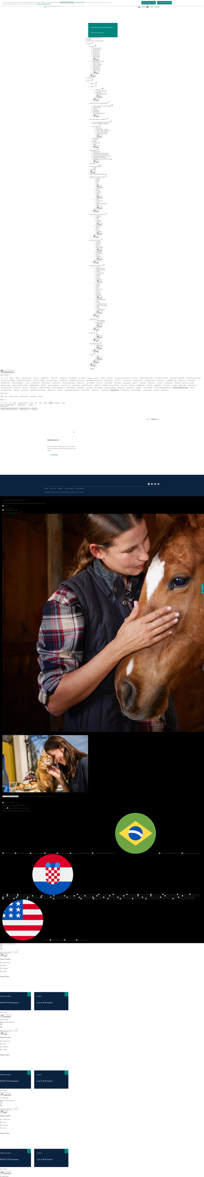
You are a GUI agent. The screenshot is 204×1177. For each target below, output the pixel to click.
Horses (45, 403)
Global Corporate (94, 166)
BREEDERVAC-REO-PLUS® (94, 380)
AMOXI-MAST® (26, 378)
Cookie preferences (80, 488)
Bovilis (4, 965)
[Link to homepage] (51, 481)
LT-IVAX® (160, 383)
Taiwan (98, 255)
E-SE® (27, 383)
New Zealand (99, 247)
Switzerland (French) (101, 304)
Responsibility (96, 151)
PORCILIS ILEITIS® (6, 387)
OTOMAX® (166, 385)
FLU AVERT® (90, 383)
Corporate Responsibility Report (101, 154)
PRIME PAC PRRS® (45, 387)
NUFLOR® (124, 385)
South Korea (99, 253)
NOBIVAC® (96, 55)
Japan (97, 244)
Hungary (98, 285)
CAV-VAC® (118, 380)
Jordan (97, 189)
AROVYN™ (54, 378)
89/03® (12, 378)
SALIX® (192, 387)
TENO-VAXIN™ (85, 390)
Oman (97, 194)
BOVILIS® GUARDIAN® (177, 378)
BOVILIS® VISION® (39, 380)
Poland (98, 292)
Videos (94, 144)
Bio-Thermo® (82, 378)
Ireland (98, 286)
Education (98, 92)
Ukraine (98, 308)
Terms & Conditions (69, 488)
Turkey (98, 306)
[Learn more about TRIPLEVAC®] (74, 432)
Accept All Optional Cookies (164, 2)
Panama (98, 228)
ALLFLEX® (96, 49)
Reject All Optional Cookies (148, 2)
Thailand (98, 256)
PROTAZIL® (80, 387)
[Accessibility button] (156, 491)
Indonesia (98, 243)
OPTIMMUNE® (140, 385)
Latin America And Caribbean (97, 214)
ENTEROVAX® (35, 383)
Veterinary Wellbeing (101, 93)
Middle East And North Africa (97, 177)
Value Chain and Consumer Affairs (102, 106)
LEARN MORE (54, 455)
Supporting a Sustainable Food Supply (102, 159)
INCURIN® (143, 383)
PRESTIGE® (96, 56)
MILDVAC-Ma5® (6, 385)
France (98, 277)
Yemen (98, 205)
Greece (98, 283)
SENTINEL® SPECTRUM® (38, 390)
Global (91, 354)
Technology (96, 111)
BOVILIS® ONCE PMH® (8, 380)
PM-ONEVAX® (192, 385)
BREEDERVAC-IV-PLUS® (77, 380)
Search (92, 368)
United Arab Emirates (101, 203)
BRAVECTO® (97, 51)
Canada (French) (100, 322)
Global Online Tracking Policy (67, 2)
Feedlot (4, 971)
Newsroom (92, 163)
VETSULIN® (96, 70)
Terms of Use (53, 488)
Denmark (98, 274)
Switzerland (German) (101, 305)
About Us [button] (89, 80)
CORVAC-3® (182, 380)
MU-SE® (43, 385)
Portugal (98, 293)
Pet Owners (89, 78)
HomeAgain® (126, 383)
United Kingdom (100, 309)
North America (93, 319)
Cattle (14, 403)
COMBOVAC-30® (172, 380)
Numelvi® (131, 385)
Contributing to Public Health (100, 153)
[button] (15, 404)
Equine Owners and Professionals (95, 41)
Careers (92, 169)
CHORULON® (127, 380)
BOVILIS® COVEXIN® (161, 378)
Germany (98, 278)
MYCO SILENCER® (53, 385)
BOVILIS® (96, 52)
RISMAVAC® (130, 387)
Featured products (97, 48)
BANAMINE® (73, 378)
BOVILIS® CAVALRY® (146, 378)
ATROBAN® (63, 378)
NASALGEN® (76, 385)
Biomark (90, 378)
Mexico (98, 226)
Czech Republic (100, 273)
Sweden (98, 302)
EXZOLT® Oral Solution (68, 383)
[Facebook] (152, 484)
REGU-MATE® (99, 387)
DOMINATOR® (5, 383)
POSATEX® (17, 387)
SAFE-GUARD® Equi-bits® (180, 387)
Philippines (99, 252)
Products (92, 46)
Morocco (98, 193)
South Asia (92, 332)
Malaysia (98, 246)
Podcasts (95, 109)
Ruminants (57, 403)
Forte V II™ (99, 383)
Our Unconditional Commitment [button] (98, 119)
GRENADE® (117, 383)
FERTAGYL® (81, 383)
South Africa (99, 345)
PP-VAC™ (26, 387)
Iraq (97, 182)
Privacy (46, 488)
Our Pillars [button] (95, 126)
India (97, 334)
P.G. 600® (174, 385)
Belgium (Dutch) (100, 268)
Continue (4, 808)
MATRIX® (178, 383)
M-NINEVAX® (169, 383)
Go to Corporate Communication (10, 796)
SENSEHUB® (97, 65)
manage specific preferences (44, 4)
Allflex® (18, 378)
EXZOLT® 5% (56, 383)
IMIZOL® (135, 383)
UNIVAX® (156, 390)
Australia (98, 241)
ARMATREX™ (45, 378)
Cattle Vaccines (6, 962)
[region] (102, 3)
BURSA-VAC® (108, 380)
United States (99, 323)
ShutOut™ (60, 390)
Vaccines (40, 396)
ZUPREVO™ (165, 390)
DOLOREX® (191, 380)
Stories (94, 141)
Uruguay (98, 230)
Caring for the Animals (102, 129)
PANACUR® (182, 385)
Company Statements (101, 91)
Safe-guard (5, 968)
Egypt (97, 181)
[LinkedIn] (158, 484)
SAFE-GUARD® (97, 64)
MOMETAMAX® (34, 385)
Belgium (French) (100, 270)
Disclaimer (60, 488)
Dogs (31, 403)
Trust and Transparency (99, 113)
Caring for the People (101, 133)
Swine (63, 403)
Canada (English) (100, 320)
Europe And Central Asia (96, 265)
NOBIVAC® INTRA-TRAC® (111, 385)
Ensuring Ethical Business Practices (102, 156)
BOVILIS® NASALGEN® (193, 378)
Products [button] (89, 43)
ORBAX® (149, 385)
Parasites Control (13, 396)
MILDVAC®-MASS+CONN (20, 385)
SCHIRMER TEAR (6, 390)
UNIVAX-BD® (147, 390)
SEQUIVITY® (97, 68)
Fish (36, 403)
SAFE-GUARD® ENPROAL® (163, 387)
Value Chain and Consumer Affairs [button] (98, 103)
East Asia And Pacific (95, 240)
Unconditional (96, 142)
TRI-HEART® (105, 390)
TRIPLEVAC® (115, 390)
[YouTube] (155, 484)
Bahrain (98, 180)
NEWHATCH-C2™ (87, 385)
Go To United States (24, 808)
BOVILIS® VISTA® (52, 380)
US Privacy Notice (80, 2)
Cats (10, 403)
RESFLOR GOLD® (98, 61)
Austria (98, 267)
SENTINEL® (96, 67)
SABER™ (138, 387)
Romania (98, 295)
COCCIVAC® (161, 380)
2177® (6, 378)
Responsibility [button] (93, 150)
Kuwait (98, 190)
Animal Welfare (97, 107)
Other (5, 396)
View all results (7, 1016)
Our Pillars (99, 128)
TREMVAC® (95, 390)
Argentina (98, 216)
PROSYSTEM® (71, 387)
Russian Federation (101, 299)
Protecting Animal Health (99, 157)
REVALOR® (96, 62)
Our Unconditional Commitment (101, 122)
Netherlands (99, 289)
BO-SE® (96, 378)
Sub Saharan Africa (95, 343)
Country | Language (154, 7)
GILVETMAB (108, 383)
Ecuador (98, 221)
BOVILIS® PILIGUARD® (24, 380)
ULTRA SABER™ (136, 390)
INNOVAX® (96, 53)
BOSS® (103, 378)
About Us (92, 83)
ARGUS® (36, 378)
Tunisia (98, 202)
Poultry (51, 403)
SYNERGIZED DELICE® (72, 390)
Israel (97, 184)
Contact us (143, 7)
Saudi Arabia (99, 200)
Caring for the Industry (102, 132)
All (2, 378)
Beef (5, 403)
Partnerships (96, 138)
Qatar (97, 199)
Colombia (98, 220)
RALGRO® (89, 387)
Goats (40, 403)
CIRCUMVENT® (138, 380)
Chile (97, 219)
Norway (98, 290)
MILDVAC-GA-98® (188, 383)
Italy (97, 287)
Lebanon (98, 191)
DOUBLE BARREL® (17, 383)
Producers (89, 39)
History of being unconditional (100, 123)
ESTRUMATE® (46, 383)
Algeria (98, 178)
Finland (98, 275)
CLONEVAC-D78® (150, 380)
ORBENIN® (157, 385)
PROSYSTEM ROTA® (58, 387)
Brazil (97, 217)
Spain (97, 301)
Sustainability (96, 110)
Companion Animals (23, 403)
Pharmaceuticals (24, 396)
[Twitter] (149, 484)
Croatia (98, 271)
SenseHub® (16, 390)
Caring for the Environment (103, 131)
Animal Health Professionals (94, 38)
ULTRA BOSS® (125, 390)
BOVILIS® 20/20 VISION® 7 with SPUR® (126, 378)
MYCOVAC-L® (65, 385)
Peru (97, 229)
